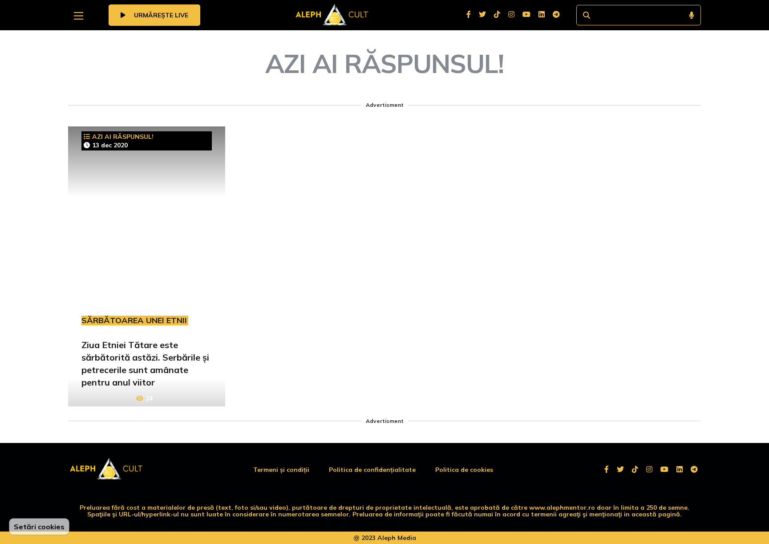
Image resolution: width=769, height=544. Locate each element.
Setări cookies (39, 526)
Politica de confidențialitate (372, 470)
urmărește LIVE (160, 15)
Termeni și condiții (281, 470)
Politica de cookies (464, 470)
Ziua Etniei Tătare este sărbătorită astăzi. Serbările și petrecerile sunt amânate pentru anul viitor (145, 363)
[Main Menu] (78, 16)
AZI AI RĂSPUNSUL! (123, 137)
